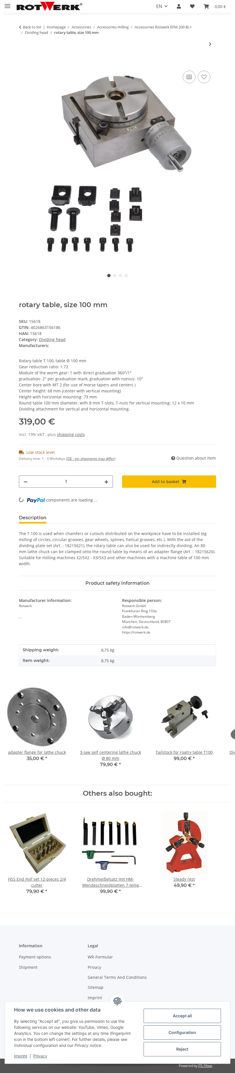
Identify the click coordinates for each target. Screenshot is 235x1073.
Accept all (182, 1015)
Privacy (40, 1055)
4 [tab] (126, 275)
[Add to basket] (23, 63)
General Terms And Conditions (117, 977)
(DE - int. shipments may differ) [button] (90, 458)
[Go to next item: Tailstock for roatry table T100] (210, 44)
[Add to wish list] (204, 77)
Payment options (35, 957)
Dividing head (52, 339)
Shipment (28, 967)
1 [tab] (109, 275)
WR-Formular (100, 957)
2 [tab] (114, 275)
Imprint (20, 1055)
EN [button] (159, 6)
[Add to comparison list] (189, 77)
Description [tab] (32, 517)
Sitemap (95, 987)
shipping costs (71, 434)
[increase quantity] (106, 481)
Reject (182, 1049)
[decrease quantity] (25, 481)
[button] (178, 6)
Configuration (182, 1032)
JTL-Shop (205, 1065)
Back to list (32, 27)
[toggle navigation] (7, 3)
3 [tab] (120, 275)
